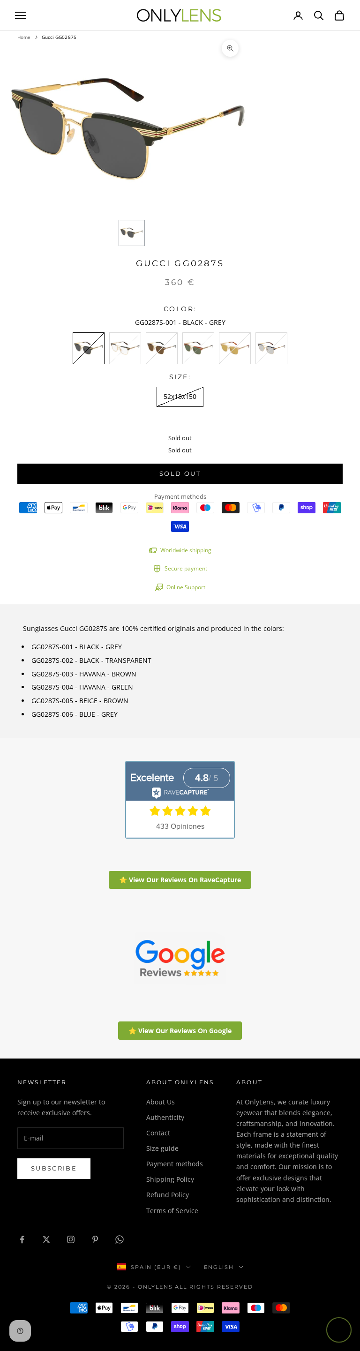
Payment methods (174, 1163)
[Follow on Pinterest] (95, 1239)
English (219, 1267)
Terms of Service (172, 1210)
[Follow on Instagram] (70, 1239)
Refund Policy (167, 1194)
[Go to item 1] (132, 233)
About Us (160, 1101)
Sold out (180, 473)
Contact (158, 1132)
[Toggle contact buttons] (339, 1330)
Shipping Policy (170, 1179)
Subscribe (54, 1168)
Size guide (162, 1148)
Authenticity (165, 1117)
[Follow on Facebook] (22, 1239)
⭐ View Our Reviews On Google (180, 1030)
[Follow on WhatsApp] (119, 1239)
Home (23, 37)
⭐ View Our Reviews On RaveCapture (180, 879)
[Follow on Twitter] (46, 1239)
